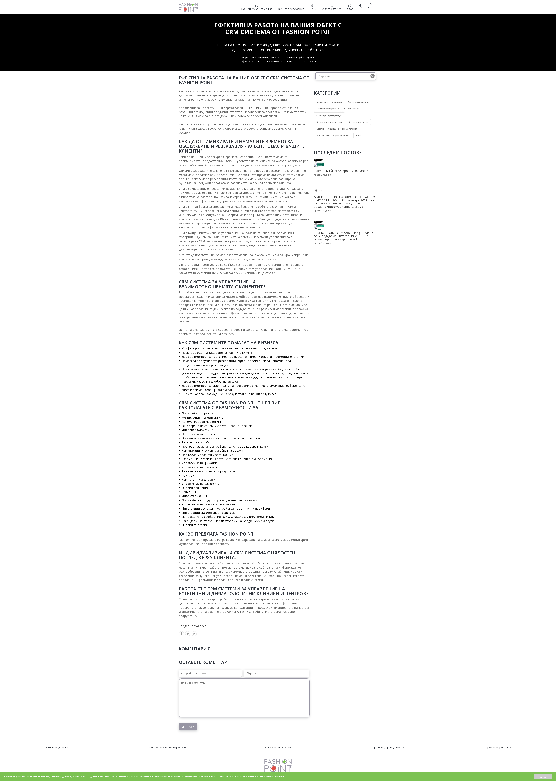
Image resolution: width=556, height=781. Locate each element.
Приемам (543, 776)
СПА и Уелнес (351, 108)
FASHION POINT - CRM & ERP (256, 9)
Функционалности (358, 122)
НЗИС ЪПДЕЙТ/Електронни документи (342, 171)
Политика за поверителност (278, 747)
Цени (313, 9)
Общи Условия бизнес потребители (167, 747)
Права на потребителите (498, 747)
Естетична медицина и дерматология (336, 128)
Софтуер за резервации (329, 115)
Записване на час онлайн (329, 122)
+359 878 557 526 (331, 9)
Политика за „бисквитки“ (57, 747)
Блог (350, 9)
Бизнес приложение (291, 9)
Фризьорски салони (357, 101)
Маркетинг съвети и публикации (261, 57)
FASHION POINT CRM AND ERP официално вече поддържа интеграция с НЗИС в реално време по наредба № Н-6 (343, 236)
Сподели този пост (192, 625)
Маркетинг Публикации (298, 57)
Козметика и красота (327, 108)
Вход (371, 7)
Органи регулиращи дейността (388, 747)
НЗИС (359, 135)
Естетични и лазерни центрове (333, 135)
